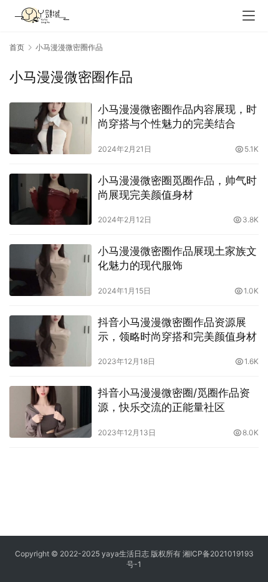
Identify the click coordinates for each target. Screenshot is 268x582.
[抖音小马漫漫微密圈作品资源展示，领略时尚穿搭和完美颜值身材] (50, 341)
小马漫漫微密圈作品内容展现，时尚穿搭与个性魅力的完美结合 (177, 116)
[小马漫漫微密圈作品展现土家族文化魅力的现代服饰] (50, 270)
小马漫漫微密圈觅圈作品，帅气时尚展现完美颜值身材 (177, 187)
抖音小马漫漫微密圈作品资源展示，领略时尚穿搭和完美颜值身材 (177, 329)
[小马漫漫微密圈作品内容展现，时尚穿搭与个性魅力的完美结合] (50, 128)
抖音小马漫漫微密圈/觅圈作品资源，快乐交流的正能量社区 (174, 400)
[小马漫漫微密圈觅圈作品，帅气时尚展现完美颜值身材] (50, 199)
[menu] (249, 15)
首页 (16, 47)
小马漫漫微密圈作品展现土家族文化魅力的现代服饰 (177, 258)
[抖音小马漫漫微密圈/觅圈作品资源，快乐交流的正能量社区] (50, 412)
